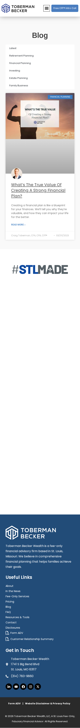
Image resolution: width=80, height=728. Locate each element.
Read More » (18, 224)
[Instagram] (30, 686)
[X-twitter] (38, 686)
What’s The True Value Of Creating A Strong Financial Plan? (38, 190)
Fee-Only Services (17, 596)
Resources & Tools (17, 617)
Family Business (18, 85)
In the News (13, 591)
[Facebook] (23, 686)
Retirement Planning (21, 55)
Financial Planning (20, 63)
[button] (46, 8)
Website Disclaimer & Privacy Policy (47, 703)
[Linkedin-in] (9, 686)
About (9, 586)
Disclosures (13, 628)
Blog (8, 607)
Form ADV (16, 633)
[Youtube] (16, 686)
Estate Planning (18, 78)
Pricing (10, 601)
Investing (14, 70)
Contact (11, 622)
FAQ (8, 612)
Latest (12, 48)
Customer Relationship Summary (32, 639)
